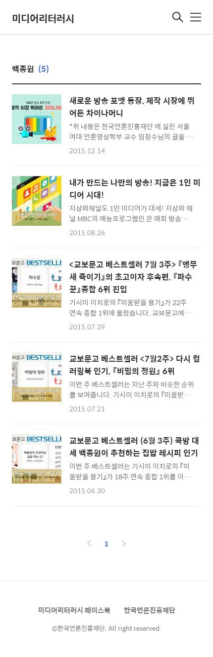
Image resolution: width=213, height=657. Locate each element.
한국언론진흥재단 (149, 609)
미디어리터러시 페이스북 (74, 609)
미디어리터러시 (43, 18)
